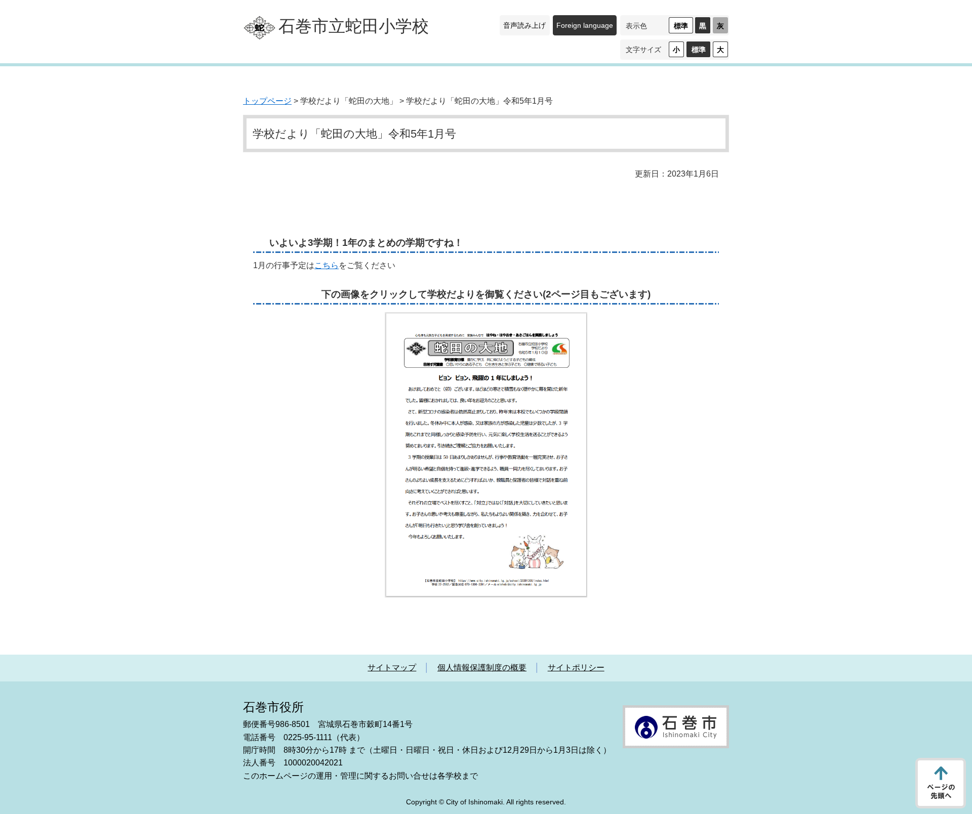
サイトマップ (392, 667)
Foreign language (584, 25)
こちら (326, 265)
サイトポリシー (576, 667)
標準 (681, 26)
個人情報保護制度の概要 (481, 667)
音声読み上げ (524, 25)
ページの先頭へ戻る (940, 783)
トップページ (267, 101)
